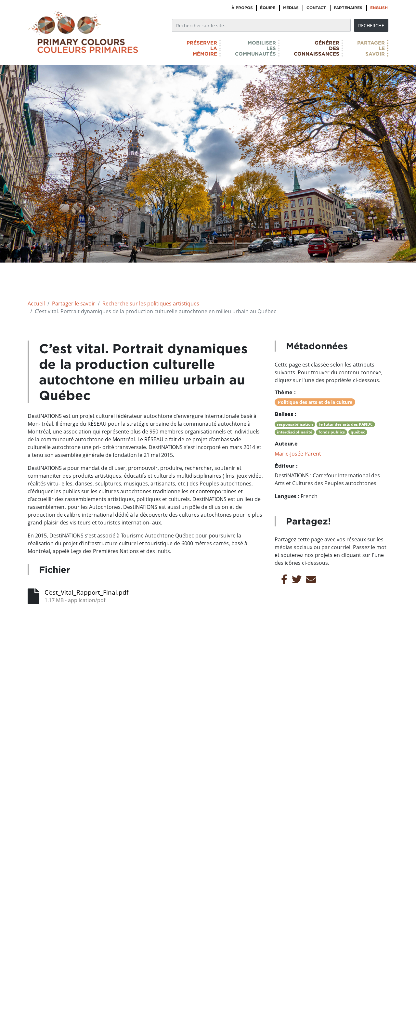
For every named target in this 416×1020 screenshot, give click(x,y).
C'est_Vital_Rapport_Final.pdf (86, 592)
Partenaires (348, 8)
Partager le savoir (73, 303)
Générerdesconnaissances (316, 48)
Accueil (36, 303)
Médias (291, 8)
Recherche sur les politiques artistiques (150, 303)
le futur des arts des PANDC (346, 424)
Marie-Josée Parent (298, 453)
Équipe (267, 8)
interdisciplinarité (294, 432)
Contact (316, 8)
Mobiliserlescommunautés (255, 48)
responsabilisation (295, 424)
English (379, 8)
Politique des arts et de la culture (315, 402)
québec (358, 432)
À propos (242, 8)
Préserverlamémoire (202, 48)
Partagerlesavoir (371, 48)
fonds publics (331, 432)
